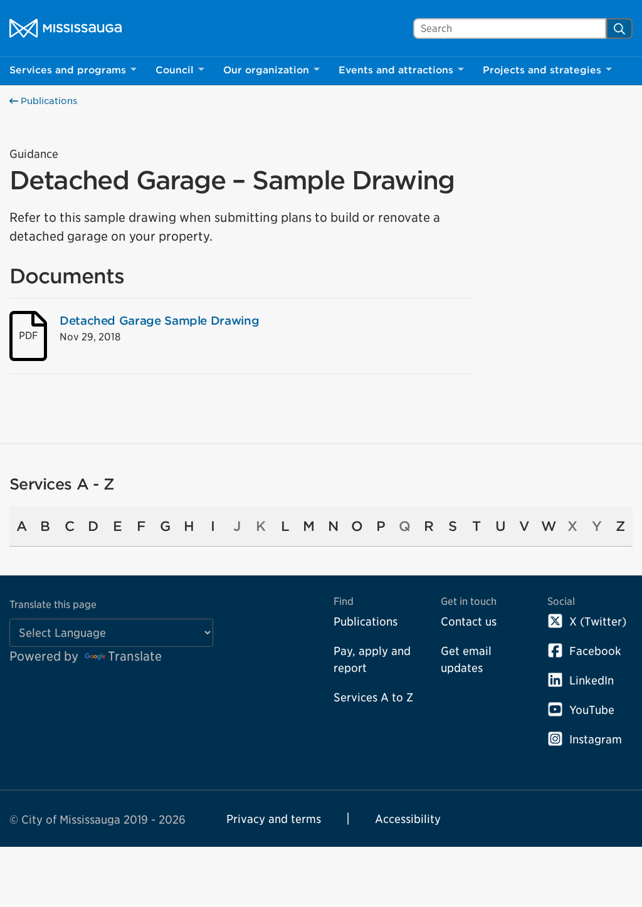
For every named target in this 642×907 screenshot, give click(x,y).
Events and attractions (396, 70)
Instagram (595, 739)
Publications (47, 101)
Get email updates (466, 659)
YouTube (591, 709)
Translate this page (53, 605)
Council (174, 70)
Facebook (595, 651)
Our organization (266, 70)
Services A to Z (373, 697)
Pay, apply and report (372, 659)
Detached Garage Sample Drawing (159, 320)
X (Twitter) (597, 621)
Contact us (469, 621)
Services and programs (67, 70)
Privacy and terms (273, 819)
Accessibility (408, 819)
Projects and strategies (542, 70)
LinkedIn (591, 680)
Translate (135, 656)
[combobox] (509, 28)
